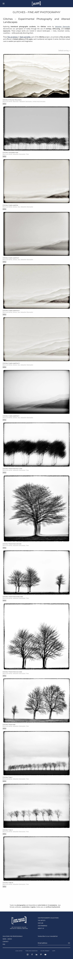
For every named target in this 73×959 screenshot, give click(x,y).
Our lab (40, 923)
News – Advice (7, 939)
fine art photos (13, 37)
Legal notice (18, 951)
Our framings (42, 926)
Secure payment (45, 951)
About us (41, 928)
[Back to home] (36, 3)
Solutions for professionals (12, 936)
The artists (41, 920)
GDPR (53, 951)
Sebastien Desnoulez (62, 27)
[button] (3, 3)
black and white (25, 37)
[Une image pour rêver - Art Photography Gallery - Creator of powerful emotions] (19, 920)
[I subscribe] (69, 943)
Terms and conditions (31, 951)
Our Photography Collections (48, 918)
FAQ (4, 944)
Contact (5, 941)
